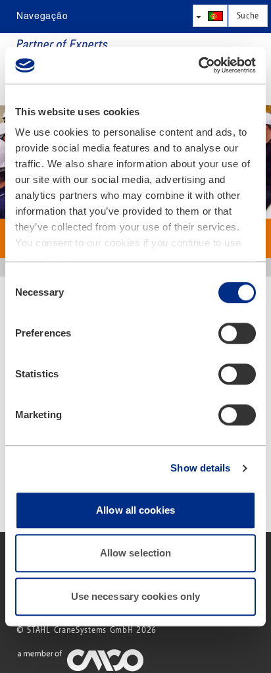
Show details (200, 467)
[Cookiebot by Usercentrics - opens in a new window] (198, 65)
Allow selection (136, 552)
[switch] (237, 333)
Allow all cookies (135, 510)
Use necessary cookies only (136, 596)
